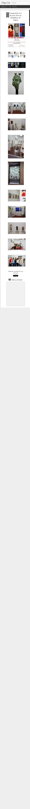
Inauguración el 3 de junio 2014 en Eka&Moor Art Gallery (16, 16)
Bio (10, 6)
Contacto (14, 6)
